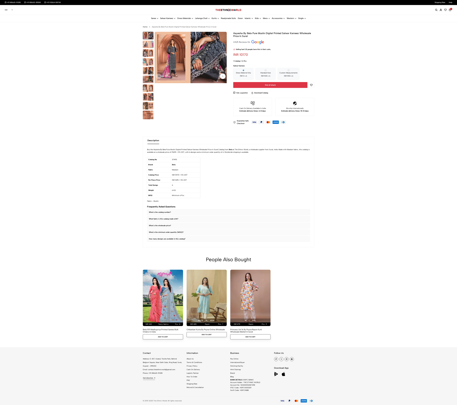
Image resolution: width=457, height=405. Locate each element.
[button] (223, 76)
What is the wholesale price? (160, 226)
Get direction (148, 378)
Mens (265, 18)
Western (290, 18)
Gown (240, 18)
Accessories (277, 18)
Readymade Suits (228, 18)
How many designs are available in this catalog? (167, 239)
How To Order (192, 377)
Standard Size (265, 74)
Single (301, 18)
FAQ (188, 380)
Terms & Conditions (194, 362)
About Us (190, 359)
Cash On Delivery (193, 370)
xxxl (212, 320)
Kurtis (214, 18)
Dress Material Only (243, 74)
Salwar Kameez (166, 18)
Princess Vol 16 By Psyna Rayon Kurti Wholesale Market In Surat (246, 330)
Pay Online (234, 359)
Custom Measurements (288, 74)
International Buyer (237, 362)
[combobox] (9, 10)
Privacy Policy (192, 366)
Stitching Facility (236, 366)
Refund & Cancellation (195, 387)
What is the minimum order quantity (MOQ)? (166, 232)
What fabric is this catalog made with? (163, 219)
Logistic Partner (193, 373)
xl (206, 320)
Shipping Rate (192, 384)
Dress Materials (184, 18)
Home (145, 27)
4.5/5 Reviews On (242, 42)
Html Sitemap (235, 370)
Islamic (248, 18)
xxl (253, 320)
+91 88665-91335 (156, 373)
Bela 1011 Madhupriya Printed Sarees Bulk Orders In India (160, 330)
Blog (232, 377)
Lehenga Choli (201, 18)
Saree (153, 18)
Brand (232, 373)
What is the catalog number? (160, 212)
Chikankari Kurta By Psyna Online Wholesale (206, 329)
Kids (257, 18)
